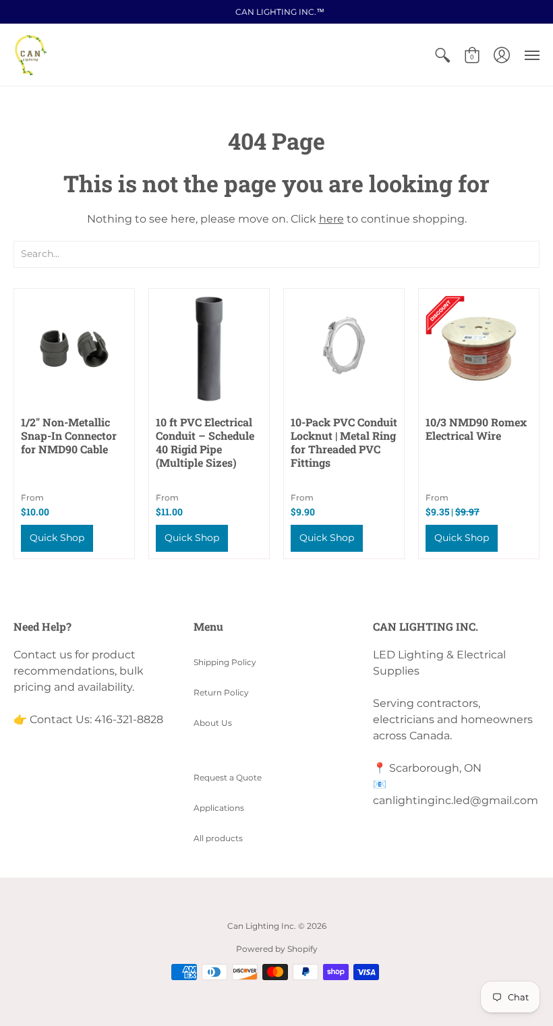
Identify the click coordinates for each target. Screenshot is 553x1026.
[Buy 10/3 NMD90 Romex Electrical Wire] (479, 348)
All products (218, 838)
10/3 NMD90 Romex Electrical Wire (476, 429)
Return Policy (221, 692)
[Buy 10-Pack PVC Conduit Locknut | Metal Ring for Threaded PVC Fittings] (344, 348)
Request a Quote (228, 777)
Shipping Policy (225, 662)
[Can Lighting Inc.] (30, 55)
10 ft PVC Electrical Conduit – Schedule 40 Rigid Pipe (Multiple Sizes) (205, 442)
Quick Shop (57, 538)
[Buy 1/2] (74, 348)
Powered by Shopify (277, 949)
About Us (213, 723)
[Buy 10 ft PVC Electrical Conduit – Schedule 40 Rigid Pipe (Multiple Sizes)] (209, 348)
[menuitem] (442, 55)
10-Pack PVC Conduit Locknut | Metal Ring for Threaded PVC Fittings (344, 442)
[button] (442, 55)
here (331, 218)
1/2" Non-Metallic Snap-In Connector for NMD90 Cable (69, 435)
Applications (219, 808)
